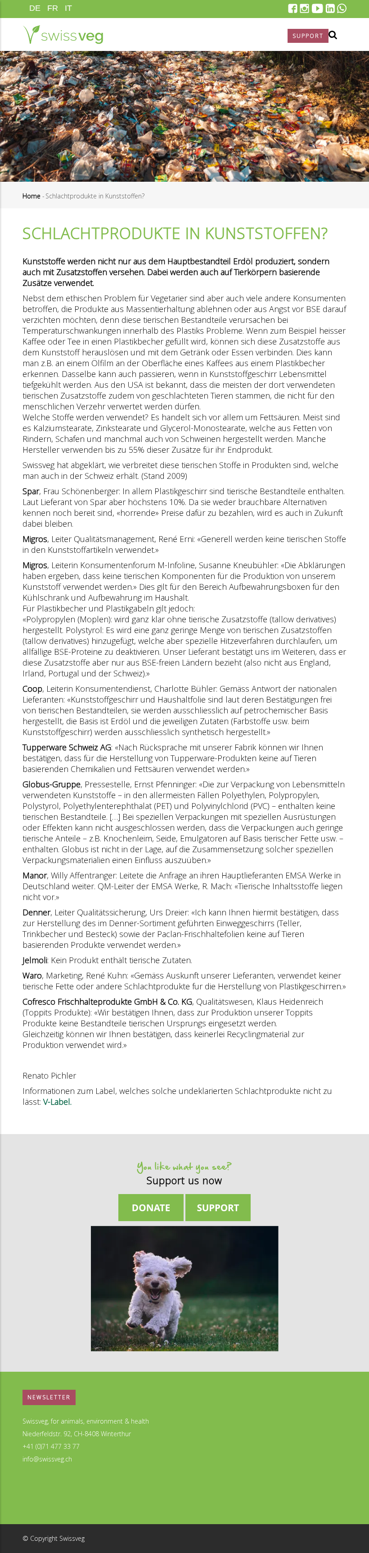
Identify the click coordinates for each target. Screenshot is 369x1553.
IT (68, 8)
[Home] (62, 34)
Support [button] (308, 36)
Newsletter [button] (49, 1397)
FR (52, 8)
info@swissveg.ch (47, 1459)
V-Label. (57, 1101)
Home (31, 196)
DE (34, 8)
